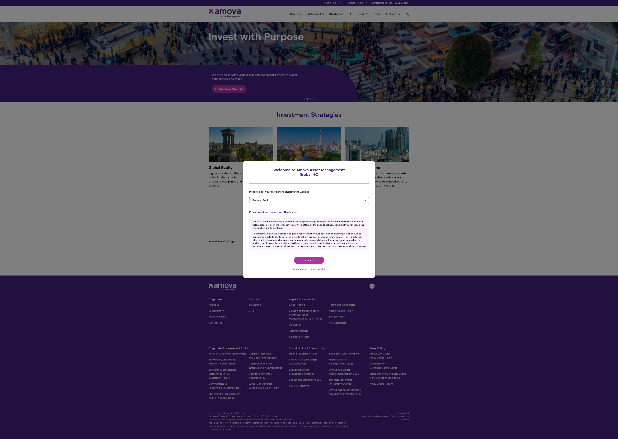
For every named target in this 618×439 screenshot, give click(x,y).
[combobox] (309, 200)
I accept (309, 260)
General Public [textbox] (261, 200)
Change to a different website (309, 269)
